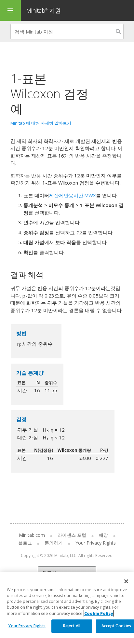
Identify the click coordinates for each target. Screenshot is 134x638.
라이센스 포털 (72, 535)
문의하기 (54, 543)
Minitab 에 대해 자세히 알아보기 (40, 123)
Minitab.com (32, 535)
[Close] (126, 581)
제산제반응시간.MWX (72, 195)
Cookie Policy (98, 613)
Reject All (71, 626)
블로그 (25, 543)
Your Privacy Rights (26, 626)
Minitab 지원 (43, 10)
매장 (103, 535)
